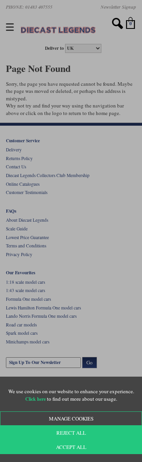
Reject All (71, 432)
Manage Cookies (71, 418)
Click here (35, 399)
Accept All (71, 447)
